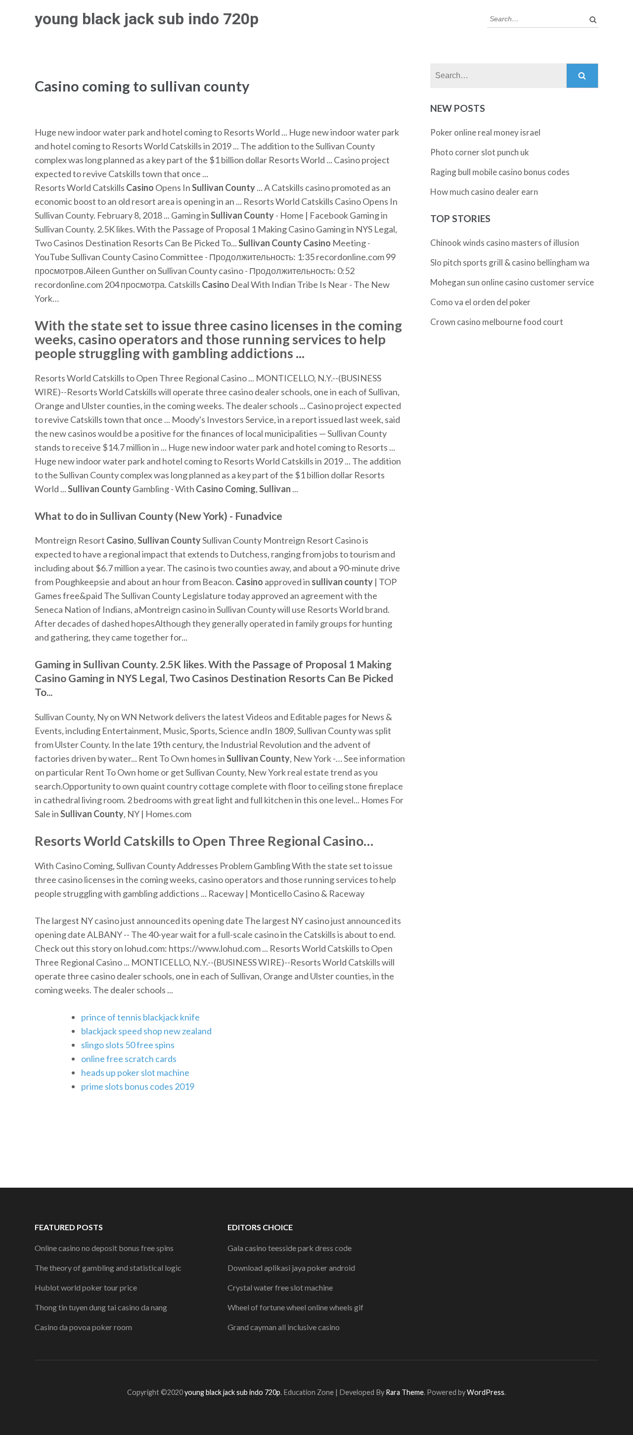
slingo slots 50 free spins (128, 1044)
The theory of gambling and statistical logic (108, 1267)
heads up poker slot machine (135, 1072)
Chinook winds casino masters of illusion (504, 242)
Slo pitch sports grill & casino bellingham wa (509, 262)
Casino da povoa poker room (83, 1327)
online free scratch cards (129, 1058)
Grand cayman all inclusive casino (283, 1327)
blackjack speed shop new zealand (146, 1030)
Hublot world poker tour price (86, 1287)
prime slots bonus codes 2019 (137, 1086)
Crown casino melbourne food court (496, 322)
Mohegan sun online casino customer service (512, 282)
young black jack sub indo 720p (147, 18)
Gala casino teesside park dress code (289, 1247)
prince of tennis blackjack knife (140, 1017)
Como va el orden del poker (480, 302)
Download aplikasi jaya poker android (291, 1267)
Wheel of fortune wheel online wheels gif (295, 1307)
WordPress (485, 1392)
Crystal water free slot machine (280, 1287)
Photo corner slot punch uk (479, 152)
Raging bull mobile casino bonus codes (500, 172)
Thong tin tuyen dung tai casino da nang (101, 1307)
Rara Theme (405, 1392)
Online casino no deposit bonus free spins (104, 1247)
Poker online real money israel (485, 132)
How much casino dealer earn (484, 191)
